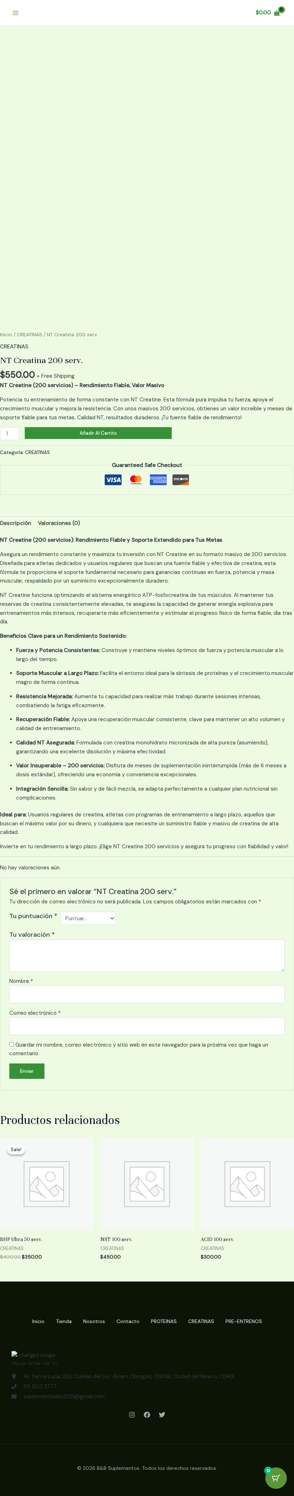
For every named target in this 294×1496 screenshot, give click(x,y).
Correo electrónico (35, 1013)
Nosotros (94, 1321)
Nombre (21, 981)
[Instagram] (132, 1414)
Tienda (64, 1321)
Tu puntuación (33, 916)
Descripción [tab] (15, 523)
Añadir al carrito (98, 433)
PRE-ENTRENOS (244, 1321)
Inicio (6, 334)
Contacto (128, 1321)
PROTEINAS (164, 1321)
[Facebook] (147, 1414)
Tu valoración (32, 934)
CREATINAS (29, 334)
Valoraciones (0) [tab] (59, 523)
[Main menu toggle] (15, 12)
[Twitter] (162, 1414)
